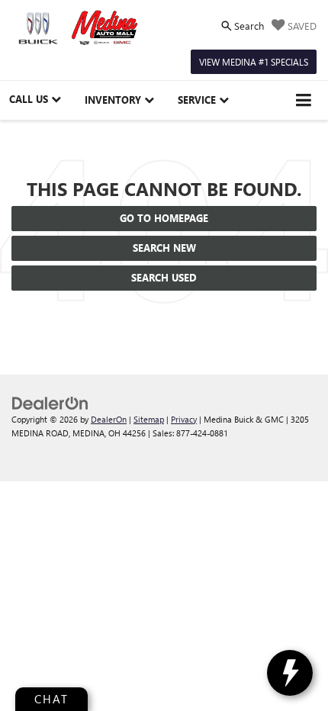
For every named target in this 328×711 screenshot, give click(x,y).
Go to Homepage (164, 217)
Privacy (184, 419)
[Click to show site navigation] (304, 100)
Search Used (164, 277)
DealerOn (109, 419)
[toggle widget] (290, 673)
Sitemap (148, 419)
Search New (164, 247)
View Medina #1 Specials (253, 62)
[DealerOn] (50, 401)
